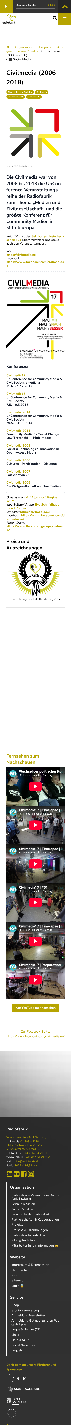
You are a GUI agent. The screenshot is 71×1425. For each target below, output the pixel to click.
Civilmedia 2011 (18, 431)
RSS (14, 1275)
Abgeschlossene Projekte (34, 49)
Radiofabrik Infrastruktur (28, 1235)
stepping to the (26, 4)
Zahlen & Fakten (23, 1209)
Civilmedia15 (16, 394)
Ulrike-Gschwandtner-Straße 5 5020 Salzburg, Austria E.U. (25, 1147)
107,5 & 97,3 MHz (26, 1165)
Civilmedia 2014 (18, 412)
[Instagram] (31, 1174)
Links (15, 1335)
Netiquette (19, 1270)
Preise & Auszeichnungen (29, 1230)
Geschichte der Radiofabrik (30, 1214)
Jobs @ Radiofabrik (24, 1240)
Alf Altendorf (36, 497)
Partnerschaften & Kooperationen (35, 1219)
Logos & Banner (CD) (26, 1329)
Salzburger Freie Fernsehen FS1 (35, 238)
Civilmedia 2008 (18, 460)
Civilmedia (41, 92)
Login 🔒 (17, 1286)
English (16, 1350)
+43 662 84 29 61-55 (39, 1157)
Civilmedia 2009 (18, 445)
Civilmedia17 (34, 96)
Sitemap (17, 1280)
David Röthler (16, 508)
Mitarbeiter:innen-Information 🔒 (35, 1245)
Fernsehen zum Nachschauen (22, 759)
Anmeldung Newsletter (28, 1315)
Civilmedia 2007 (18, 471)
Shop (15, 1305)
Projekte (45, 47)
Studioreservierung (25, 1310)
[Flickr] (16, 1174)
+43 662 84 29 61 (36, 1153)
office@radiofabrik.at (25, 1161)
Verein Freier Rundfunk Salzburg (26, 1137)
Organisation (24, 47)
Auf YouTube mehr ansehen (36, 1008)
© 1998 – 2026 (29, 1141)
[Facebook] (24, 1174)
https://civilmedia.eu (21, 255)
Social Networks (23, 1345)
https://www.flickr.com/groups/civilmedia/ (35, 528)
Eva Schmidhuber (48, 504)
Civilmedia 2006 (18, 482)
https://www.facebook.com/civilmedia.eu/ (35, 517)
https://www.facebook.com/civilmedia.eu (35, 264)
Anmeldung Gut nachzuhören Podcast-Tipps (36, 1322)
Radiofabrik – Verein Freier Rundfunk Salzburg (35, 1197)
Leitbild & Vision (23, 1204)
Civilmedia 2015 (15, 96)
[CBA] (9, 1174)
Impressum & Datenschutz (30, 1265)
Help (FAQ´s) (21, 1340)
